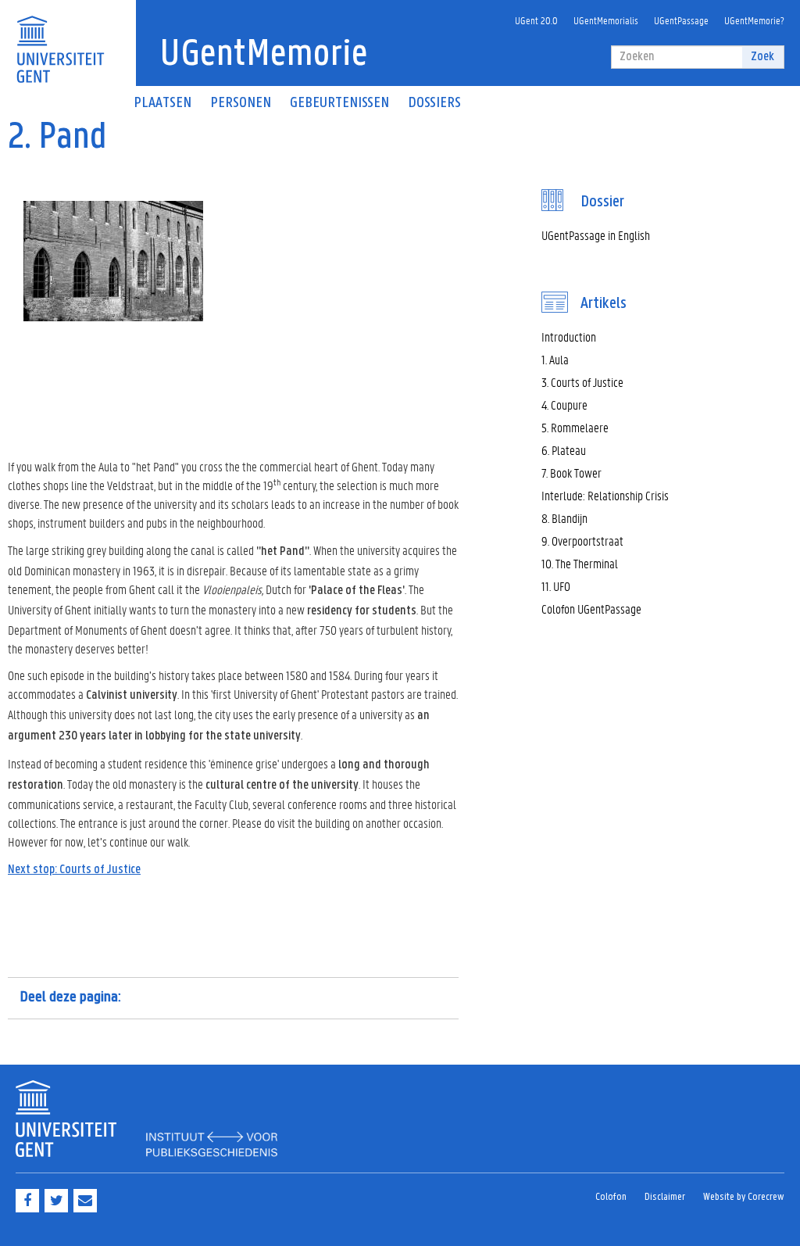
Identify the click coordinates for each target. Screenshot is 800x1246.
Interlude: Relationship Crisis (605, 495)
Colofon (611, 1197)
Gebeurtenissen (339, 103)
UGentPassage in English (595, 235)
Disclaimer (665, 1197)
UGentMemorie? (754, 20)
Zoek (762, 56)
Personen (240, 103)
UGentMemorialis (605, 20)
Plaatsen (162, 103)
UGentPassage (681, 20)
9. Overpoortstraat (582, 540)
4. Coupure (564, 404)
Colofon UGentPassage (591, 608)
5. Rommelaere (575, 427)
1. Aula (555, 359)
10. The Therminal (579, 563)
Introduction (568, 336)
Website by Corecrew (743, 1197)
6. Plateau (563, 450)
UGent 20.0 (536, 20)
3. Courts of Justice (582, 382)
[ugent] (60, 39)
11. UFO (555, 586)
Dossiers (434, 103)
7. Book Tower (571, 472)
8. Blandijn (564, 518)
